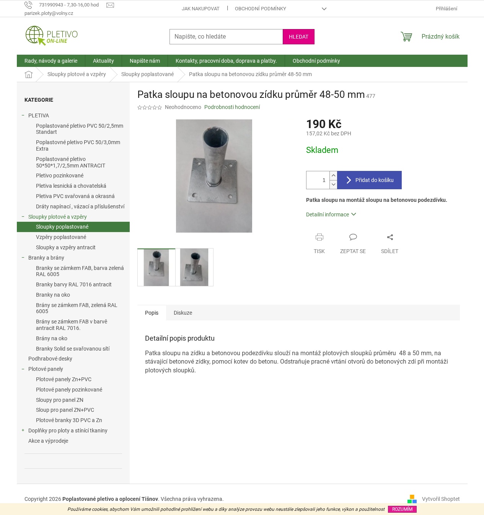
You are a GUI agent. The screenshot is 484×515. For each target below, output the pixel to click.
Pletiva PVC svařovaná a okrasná (75, 196)
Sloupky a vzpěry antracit (66, 247)
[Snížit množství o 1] (333, 184)
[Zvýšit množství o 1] (333, 175)
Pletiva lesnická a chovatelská (71, 186)
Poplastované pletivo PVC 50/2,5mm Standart (79, 129)
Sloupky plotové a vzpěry (57, 217)
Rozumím (402, 509)
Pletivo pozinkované (59, 175)
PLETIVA (38, 115)
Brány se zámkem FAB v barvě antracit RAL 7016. (71, 324)
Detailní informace (327, 214)
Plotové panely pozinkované (69, 390)
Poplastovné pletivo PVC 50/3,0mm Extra (78, 145)
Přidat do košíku (374, 180)
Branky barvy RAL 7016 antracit (74, 284)
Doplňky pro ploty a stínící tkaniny (68, 430)
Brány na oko (51, 338)
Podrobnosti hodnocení (232, 107)
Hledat (298, 37)
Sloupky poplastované (62, 227)
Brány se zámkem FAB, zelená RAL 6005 (76, 308)
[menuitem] (51, 61)
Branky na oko (53, 295)
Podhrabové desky (50, 359)
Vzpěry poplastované (61, 237)
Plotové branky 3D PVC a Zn (69, 420)
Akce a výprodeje (48, 441)
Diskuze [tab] (183, 313)
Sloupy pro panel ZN (59, 400)
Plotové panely (45, 369)
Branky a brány (46, 258)
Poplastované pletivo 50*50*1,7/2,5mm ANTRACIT (70, 162)
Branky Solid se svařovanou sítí (72, 349)
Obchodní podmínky (260, 8)
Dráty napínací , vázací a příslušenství (80, 206)
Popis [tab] (151, 313)
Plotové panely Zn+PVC (63, 379)
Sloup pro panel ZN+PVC (65, 410)
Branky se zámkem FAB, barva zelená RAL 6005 (80, 271)
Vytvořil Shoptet (441, 499)
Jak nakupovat (201, 8)
